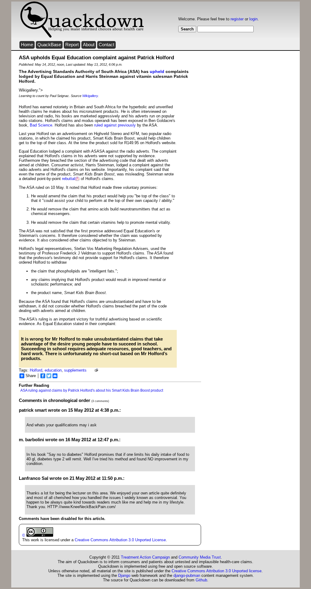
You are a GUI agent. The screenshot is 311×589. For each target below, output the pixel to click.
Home (27, 44)
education (53, 370)
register (237, 19)
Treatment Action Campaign (145, 557)
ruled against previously (115, 125)
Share (31, 375)
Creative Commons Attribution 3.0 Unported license (216, 571)
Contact (106, 44)
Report (72, 44)
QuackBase (49, 44)
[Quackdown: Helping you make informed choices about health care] (82, 36)
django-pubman (186, 575)
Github (201, 580)
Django (124, 575)
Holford (36, 370)
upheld (157, 71)
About (88, 44)
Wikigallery (90, 96)
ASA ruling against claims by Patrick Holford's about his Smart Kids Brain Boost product (91, 390)
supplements (75, 370)
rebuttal (68, 178)
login (253, 19)
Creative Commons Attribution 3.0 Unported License (120, 540)
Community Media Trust (200, 557)
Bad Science (41, 125)
